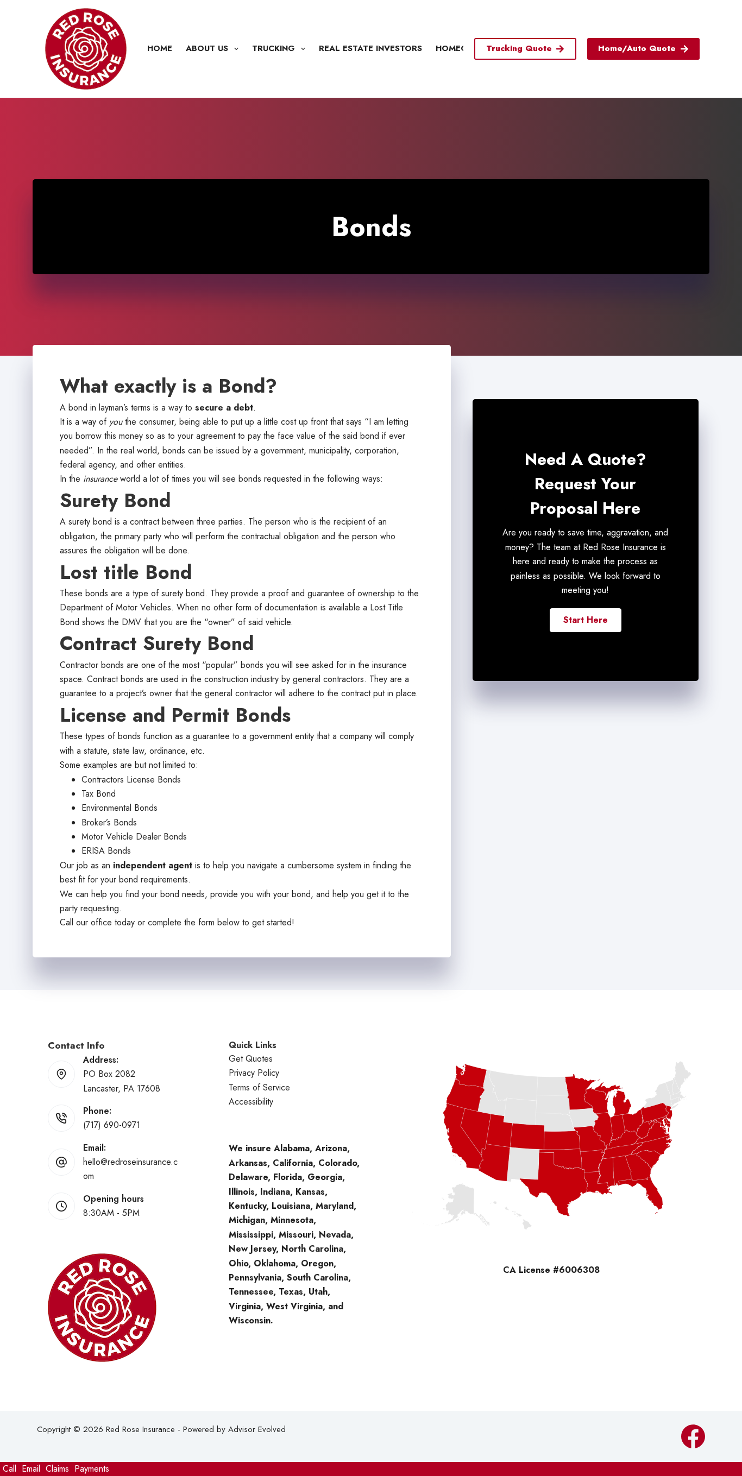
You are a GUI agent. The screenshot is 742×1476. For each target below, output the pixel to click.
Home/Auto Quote (637, 48)
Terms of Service (259, 1087)
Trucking (273, 48)
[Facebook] (693, 1436)
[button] (585, 620)
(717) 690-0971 (111, 1125)
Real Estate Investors (370, 48)
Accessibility (251, 1101)
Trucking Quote (519, 48)
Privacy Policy (254, 1073)
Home (159, 48)
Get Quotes (251, 1058)
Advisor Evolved (257, 1429)
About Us (207, 48)
